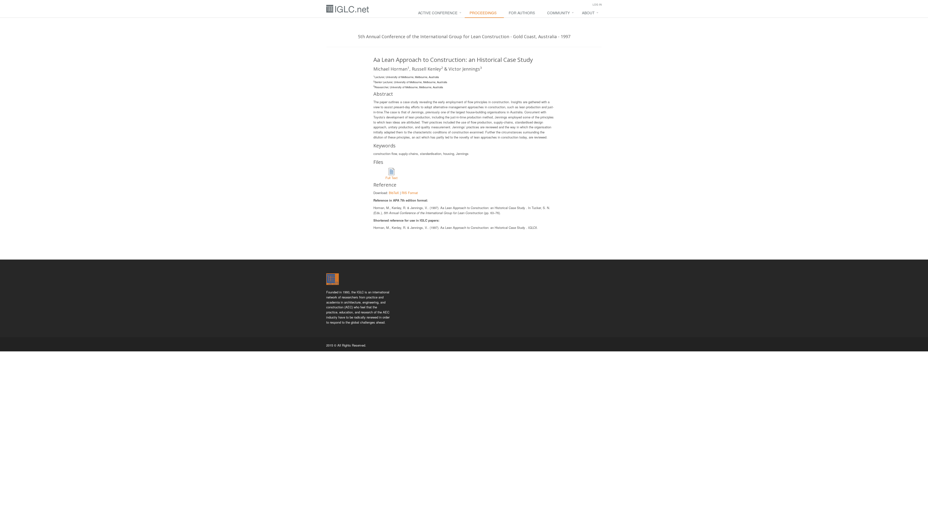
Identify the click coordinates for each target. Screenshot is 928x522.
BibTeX (394, 192)
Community (558, 12)
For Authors (522, 12)
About (588, 12)
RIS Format (410, 192)
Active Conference (437, 12)
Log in (597, 4)
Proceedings (483, 12)
